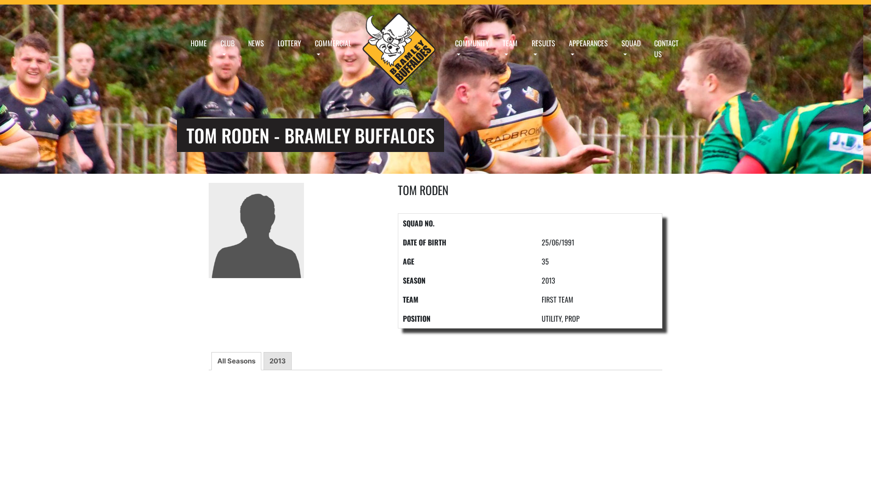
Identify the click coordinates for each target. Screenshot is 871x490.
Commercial (333, 43)
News (256, 43)
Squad (631, 43)
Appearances (588, 43)
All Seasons (236, 361)
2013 (277, 361)
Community (472, 43)
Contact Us (666, 48)
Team (510, 43)
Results (543, 43)
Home (199, 43)
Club (227, 43)
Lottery (289, 43)
